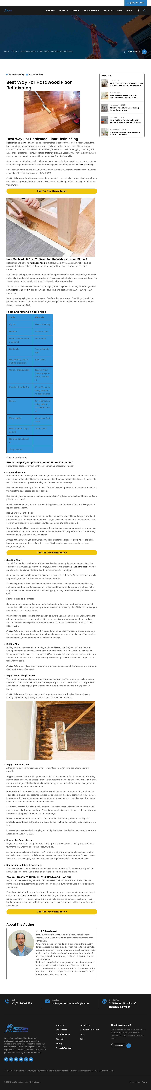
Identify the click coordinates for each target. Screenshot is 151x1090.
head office (114, 1000)
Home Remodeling (16, 74)
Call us (14, 1000)
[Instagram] (11, 1059)
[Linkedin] (16, 1059)
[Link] (11, 10)
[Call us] (7, 1001)
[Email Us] (47, 1001)
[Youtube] (31, 1059)
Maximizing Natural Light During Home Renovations (124, 109)
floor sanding (87, 164)
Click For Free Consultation (52, 191)
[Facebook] (6, 1059)
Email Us (55, 1000)
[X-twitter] (26, 1059)
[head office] (104, 1001)
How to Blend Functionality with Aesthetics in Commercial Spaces (125, 121)
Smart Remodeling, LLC (14, 1038)
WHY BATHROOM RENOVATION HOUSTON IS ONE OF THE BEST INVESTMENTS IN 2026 (123, 97)
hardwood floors (37, 263)
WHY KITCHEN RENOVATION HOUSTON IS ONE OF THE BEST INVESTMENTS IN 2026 (126, 85)
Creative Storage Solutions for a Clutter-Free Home (125, 133)
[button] (138, 10)
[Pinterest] (21, 1059)
